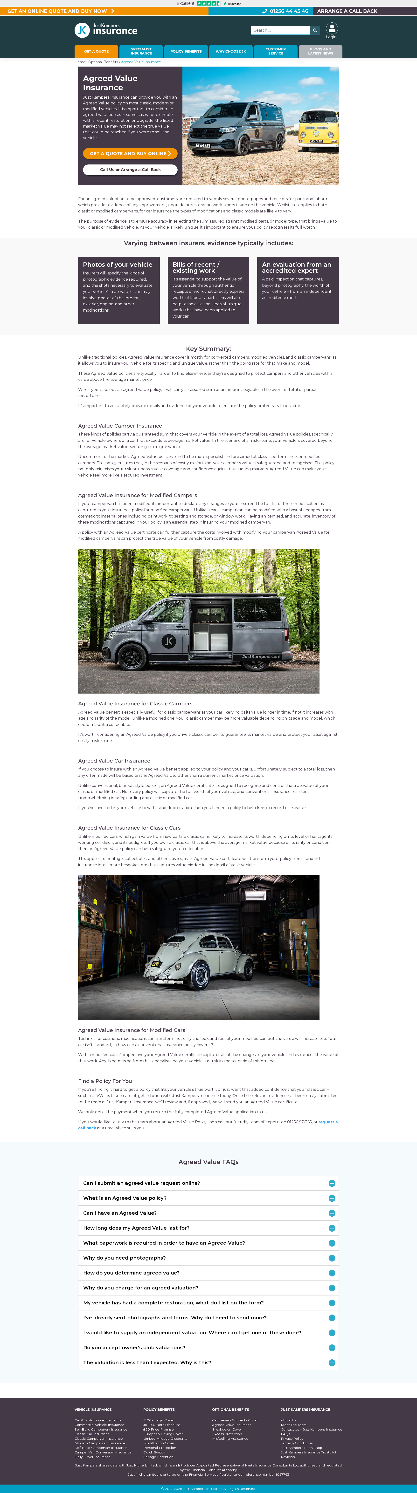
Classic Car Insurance (92, 1434)
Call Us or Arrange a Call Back (130, 169)
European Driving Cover (163, 1434)
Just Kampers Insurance (305, 1409)
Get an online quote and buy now (57, 11)
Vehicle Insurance (93, 1409)
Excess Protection (227, 1434)
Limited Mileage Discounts (165, 1438)
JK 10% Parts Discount (161, 1425)
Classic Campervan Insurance (99, 1438)
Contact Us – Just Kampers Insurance (311, 1429)
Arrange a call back (347, 11)
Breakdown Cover (227, 1429)
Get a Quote (96, 51)
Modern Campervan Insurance (100, 1443)
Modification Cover (158, 1443)
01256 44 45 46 (289, 11)
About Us (288, 1420)
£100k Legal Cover (158, 1420)
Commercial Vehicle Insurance (99, 1425)
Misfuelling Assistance (230, 1438)
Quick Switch (154, 1452)
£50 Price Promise (158, 1429)
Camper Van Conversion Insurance (103, 1452)
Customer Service (276, 51)
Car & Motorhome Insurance (98, 1420)
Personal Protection (159, 1448)
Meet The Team (293, 1425)
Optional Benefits (103, 62)
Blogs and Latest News (320, 51)
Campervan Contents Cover (235, 1420)
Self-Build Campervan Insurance (101, 1429)
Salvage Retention (158, 1457)
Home (80, 62)
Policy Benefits (186, 51)
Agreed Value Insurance (232, 1425)
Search (315, 30)
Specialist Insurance (141, 51)
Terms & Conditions (297, 1443)
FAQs (285, 1434)
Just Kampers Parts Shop (301, 1448)
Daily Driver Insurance (93, 1457)
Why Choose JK (231, 51)
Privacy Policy (292, 1438)
